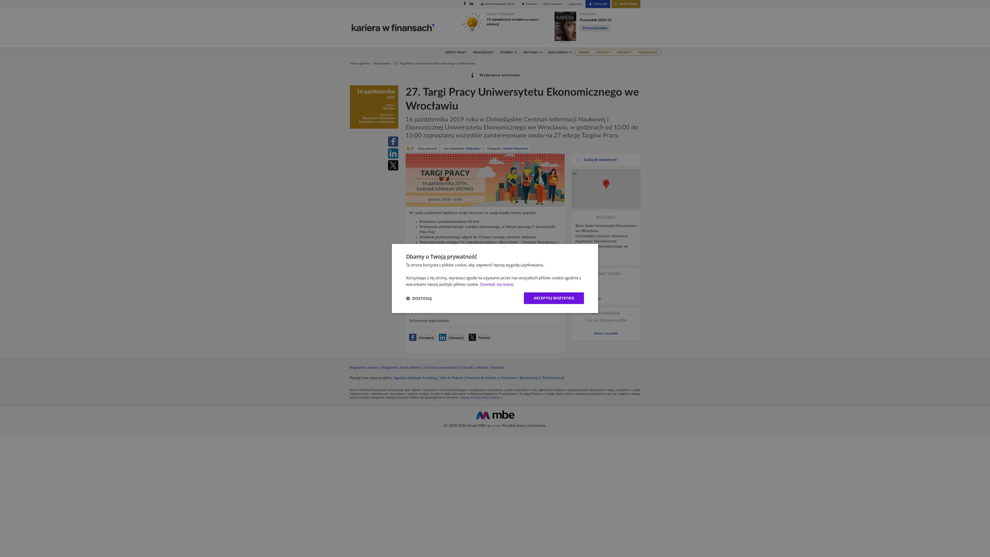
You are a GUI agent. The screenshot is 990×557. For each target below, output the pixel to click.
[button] (419, 298)
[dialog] (495, 278)
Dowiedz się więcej (497, 284)
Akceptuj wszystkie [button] (554, 298)
